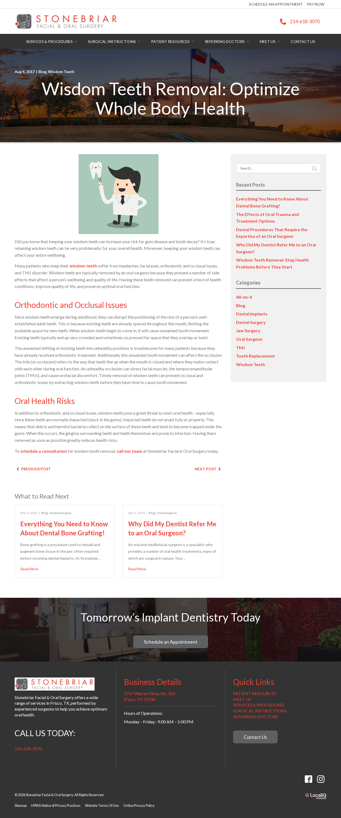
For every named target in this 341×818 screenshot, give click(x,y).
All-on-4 (244, 296)
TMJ (240, 347)
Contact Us (303, 41)
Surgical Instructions (112, 41)
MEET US (242, 699)
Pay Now (315, 4)
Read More (29, 569)
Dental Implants (251, 313)
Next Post (205, 469)
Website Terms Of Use (102, 805)
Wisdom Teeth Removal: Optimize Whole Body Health (171, 98)
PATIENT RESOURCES (254, 693)
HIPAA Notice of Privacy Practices (55, 805)
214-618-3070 (28, 748)
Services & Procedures (49, 41)
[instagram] (320, 779)
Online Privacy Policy (139, 805)
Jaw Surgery (248, 330)
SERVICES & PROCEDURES (258, 704)
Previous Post (36, 469)
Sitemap (21, 805)
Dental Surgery (60, 513)
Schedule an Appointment (276, 4)
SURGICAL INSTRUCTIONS (259, 710)
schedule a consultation (43, 451)
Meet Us (267, 41)
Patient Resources (170, 41)
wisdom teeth (83, 265)
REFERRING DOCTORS (255, 716)
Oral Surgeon (167, 513)
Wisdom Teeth (61, 71)
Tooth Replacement (255, 355)
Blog (42, 71)
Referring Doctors (225, 41)
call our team (129, 451)
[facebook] (308, 779)
